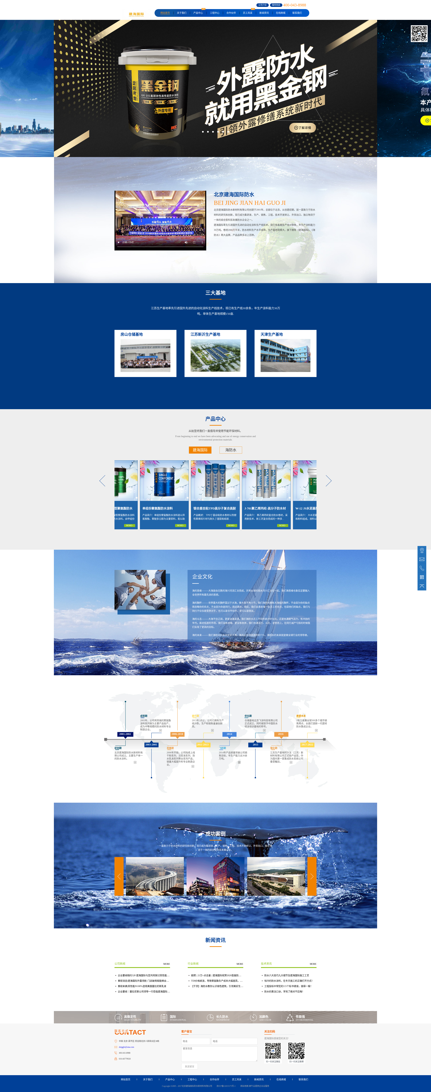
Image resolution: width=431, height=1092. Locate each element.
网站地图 (243, 1086)
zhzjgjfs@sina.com (126, 1047)
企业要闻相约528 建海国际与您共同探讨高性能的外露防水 (148, 975)
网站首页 (165, 13)
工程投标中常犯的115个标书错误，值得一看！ (288, 986)
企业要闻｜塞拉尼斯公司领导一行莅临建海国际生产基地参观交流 (152, 991)
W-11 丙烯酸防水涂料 (284, 508)
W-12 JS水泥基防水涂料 (184, 508)
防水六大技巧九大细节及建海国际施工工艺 (286, 975)
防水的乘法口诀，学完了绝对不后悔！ (284, 991)
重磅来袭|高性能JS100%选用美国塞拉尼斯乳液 (142, 986)
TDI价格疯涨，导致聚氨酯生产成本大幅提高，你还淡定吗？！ (223, 981)
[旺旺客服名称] (422, 559)
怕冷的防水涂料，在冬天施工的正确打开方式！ (289, 981)
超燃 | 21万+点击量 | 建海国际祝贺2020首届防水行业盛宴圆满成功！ (226, 975)
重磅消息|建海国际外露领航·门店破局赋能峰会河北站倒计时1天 (151, 981)
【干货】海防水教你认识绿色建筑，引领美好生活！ (218, 986)
